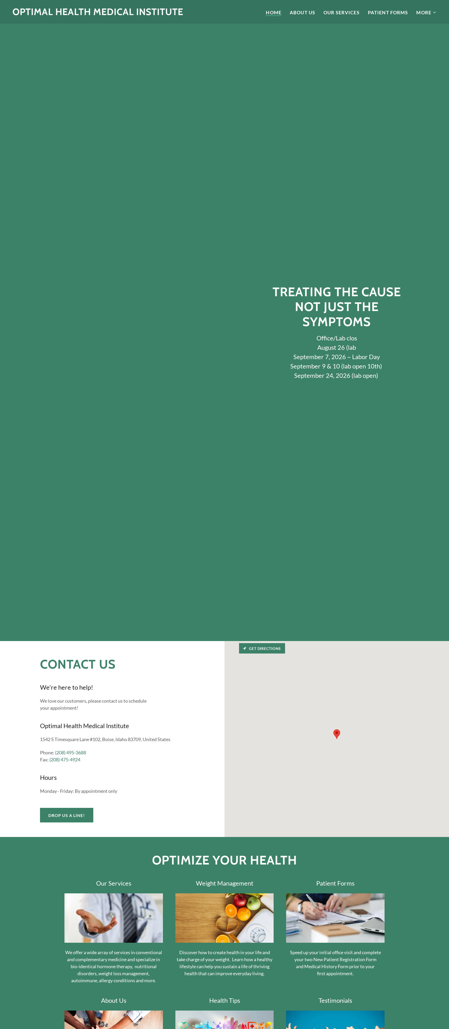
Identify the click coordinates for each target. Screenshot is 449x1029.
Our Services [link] (341, 12)
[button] (426, 12)
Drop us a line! (66, 815)
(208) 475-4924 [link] (64, 759)
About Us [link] (302, 12)
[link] (97, 13)
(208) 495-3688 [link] (70, 752)
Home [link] (273, 12)
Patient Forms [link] (388, 12)
